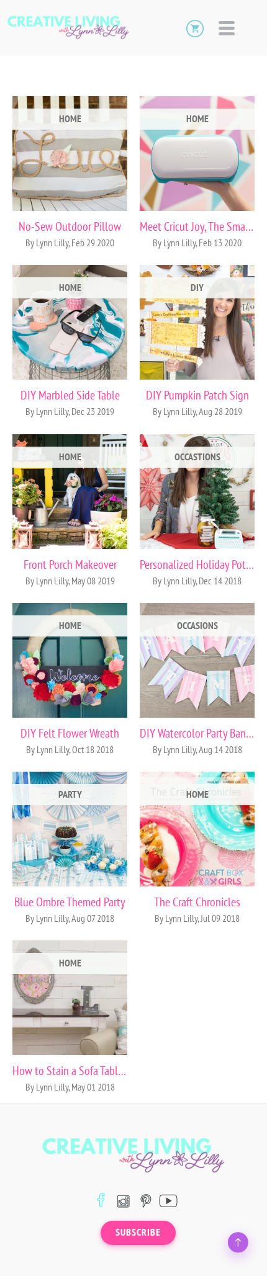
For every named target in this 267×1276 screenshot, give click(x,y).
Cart (195, 28)
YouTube (168, 1200)
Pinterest (145, 1200)
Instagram (123, 1200)
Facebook (101, 1200)
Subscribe (138, 1232)
